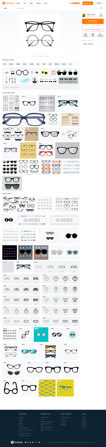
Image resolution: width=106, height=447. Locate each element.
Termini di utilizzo (69, 442)
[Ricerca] (97, 8)
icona (70, 64)
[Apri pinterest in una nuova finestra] (32, 442)
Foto (25, 3)
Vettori (18, 3)
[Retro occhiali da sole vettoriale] (29, 167)
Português (84, 421)
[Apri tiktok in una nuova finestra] (34, 442)
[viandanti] (12, 183)
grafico (64, 64)
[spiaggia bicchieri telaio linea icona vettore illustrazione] (57, 252)
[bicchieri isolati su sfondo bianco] (50, 134)
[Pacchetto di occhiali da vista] (51, 167)
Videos (31, 3)
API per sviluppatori (24, 428)
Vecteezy (21, 419)
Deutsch (84, 423)
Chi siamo (63, 421)
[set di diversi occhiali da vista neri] (47, 103)
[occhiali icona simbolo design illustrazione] (71, 236)
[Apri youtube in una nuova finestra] (39, 442)
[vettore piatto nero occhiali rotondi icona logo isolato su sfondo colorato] (41, 334)
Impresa (21, 423)
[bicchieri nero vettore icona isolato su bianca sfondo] (34, 369)
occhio (24, 64)
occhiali (32, 64)
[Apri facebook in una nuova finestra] (25, 442)
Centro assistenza (65, 417)
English (84, 417)
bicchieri (57, 64)
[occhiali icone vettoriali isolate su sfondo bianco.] (71, 351)
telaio (50, 64)
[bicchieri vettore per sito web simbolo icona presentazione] (72, 334)
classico (11, 64)
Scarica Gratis (93, 21)
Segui (101, 16)
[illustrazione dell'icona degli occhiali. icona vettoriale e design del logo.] (25, 334)
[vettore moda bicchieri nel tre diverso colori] (50, 351)
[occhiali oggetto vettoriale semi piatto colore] (23, 119)
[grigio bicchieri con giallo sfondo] (65, 387)
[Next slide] (77, 64)
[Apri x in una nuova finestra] (37, 442)
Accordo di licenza (45, 417)
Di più (45, 3)
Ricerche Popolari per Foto (47, 427)
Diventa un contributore (64, 424)
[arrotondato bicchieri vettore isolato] (57, 334)
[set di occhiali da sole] (9, 167)
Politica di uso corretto (89, 442)
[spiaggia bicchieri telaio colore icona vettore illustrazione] (72, 252)
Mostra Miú (68, 80)
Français (84, 426)
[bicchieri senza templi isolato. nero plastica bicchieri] (67, 150)
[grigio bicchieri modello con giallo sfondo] (47, 387)
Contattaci (63, 419)
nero (4, 64)
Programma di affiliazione (47, 421)
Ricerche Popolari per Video (46, 430)
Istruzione (21, 426)
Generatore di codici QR (25, 435)
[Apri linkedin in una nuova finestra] (30, 442)
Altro (83, 428)
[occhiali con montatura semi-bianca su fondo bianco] (71, 134)
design (18, 64)
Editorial (38, 3)
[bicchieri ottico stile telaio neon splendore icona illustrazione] (9, 252)
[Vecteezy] (8, 3)
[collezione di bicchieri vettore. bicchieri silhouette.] (67, 204)
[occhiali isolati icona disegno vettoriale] (10, 150)
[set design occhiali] (10, 351)
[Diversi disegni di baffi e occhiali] (12, 134)
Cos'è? (92, 40)
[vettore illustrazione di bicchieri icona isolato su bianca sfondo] (8, 220)
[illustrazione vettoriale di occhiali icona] (53, 119)
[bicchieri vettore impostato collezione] (25, 252)
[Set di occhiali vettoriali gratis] (70, 119)
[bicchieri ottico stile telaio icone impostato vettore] (31, 220)
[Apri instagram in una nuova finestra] (27, 442)
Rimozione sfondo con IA (25, 433)
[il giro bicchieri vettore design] (8, 267)
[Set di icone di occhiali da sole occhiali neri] (71, 167)
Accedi (98, 3)
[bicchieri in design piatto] (31, 134)
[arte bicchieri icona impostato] (50, 236)
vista (38, 64)
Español (84, 419)
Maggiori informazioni (88, 44)
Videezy (21, 421)
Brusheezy (21, 417)
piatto (44, 64)
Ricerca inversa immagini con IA (26, 430)
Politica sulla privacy (78, 442)
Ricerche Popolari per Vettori (46, 424)
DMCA (42, 419)
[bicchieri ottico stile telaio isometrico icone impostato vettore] (44, 204)
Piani (70, 3)
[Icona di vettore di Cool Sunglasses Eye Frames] (29, 103)
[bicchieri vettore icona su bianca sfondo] (10, 387)
